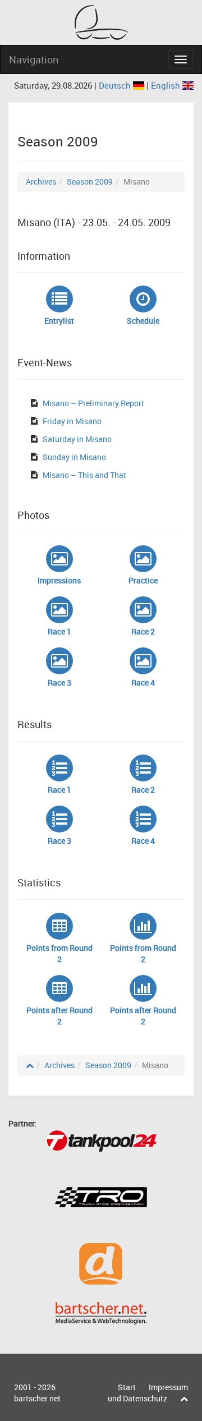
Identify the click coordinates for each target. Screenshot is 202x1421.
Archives (41, 181)
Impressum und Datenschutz (148, 1393)
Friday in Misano (72, 421)
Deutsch (116, 85)
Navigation (33, 59)
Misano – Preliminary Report (93, 403)
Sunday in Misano (74, 457)
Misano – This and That (84, 475)
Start (127, 1387)
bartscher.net (37, 1398)
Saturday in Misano (77, 439)
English (166, 85)
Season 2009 (90, 181)
